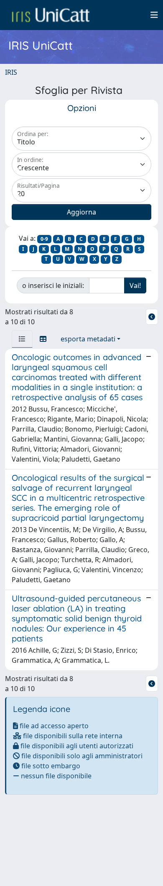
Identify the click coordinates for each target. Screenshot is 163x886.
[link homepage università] (50, 15)
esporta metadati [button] (88, 338)
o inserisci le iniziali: (53, 285)
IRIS (11, 72)
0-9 (44, 238)
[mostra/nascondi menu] (154, 15)
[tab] (22, 339)
